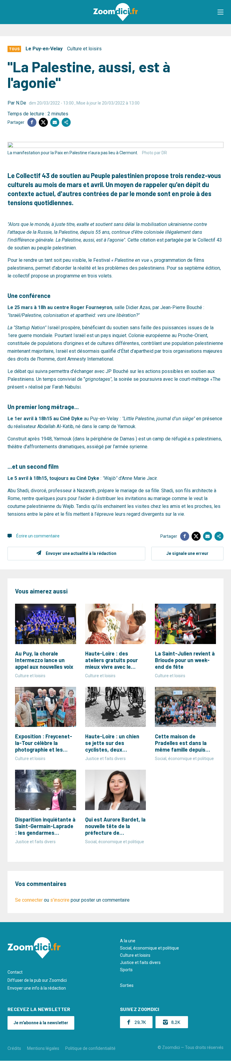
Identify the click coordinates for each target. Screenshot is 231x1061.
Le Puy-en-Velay (44, 49)
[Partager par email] (54, 122)
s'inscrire (59, 900)
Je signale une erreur (187, 553)
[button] (220, 12)
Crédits (14, 1048)
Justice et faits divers (140, 962)
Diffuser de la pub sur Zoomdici (37, 980)
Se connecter (29, 900)
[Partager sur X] (43, 122)
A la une (127, 940)
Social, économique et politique (149, 948)
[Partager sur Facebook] (31, 122)
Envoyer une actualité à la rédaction (81, 553)
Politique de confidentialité (90, 1048)
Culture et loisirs (84, 49)
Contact (15, 972)
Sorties (127, 985)
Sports (126, 969)
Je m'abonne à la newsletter (41, 1022)
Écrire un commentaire (38, 536)
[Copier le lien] (66, 122)
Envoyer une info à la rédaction (37, 988)
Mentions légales (43, 1048)
